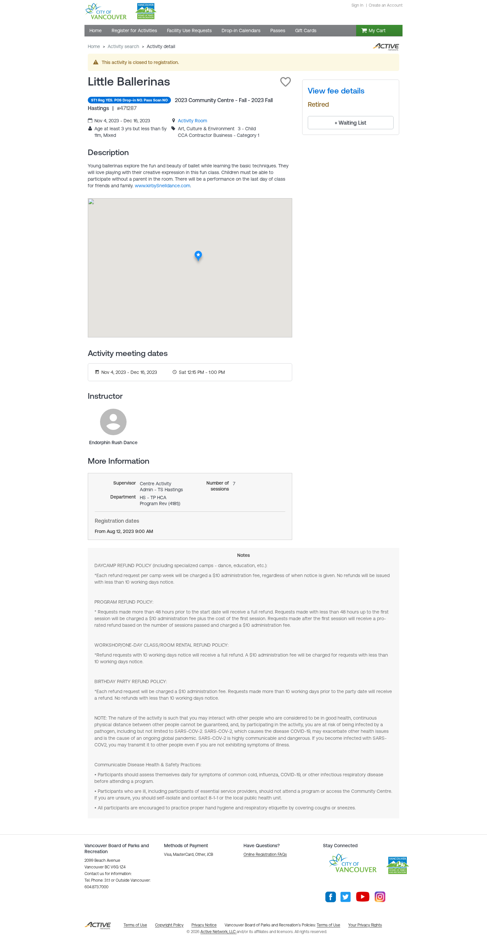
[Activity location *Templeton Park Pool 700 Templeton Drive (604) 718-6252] (198, 253)
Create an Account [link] (386, 5)
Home (94, 46)
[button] (285, 82)
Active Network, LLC (218, 931)
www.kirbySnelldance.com (162, 185)
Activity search (123, 46)
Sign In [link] (357, 5)
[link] (192, 120)
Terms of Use (328, 925)
